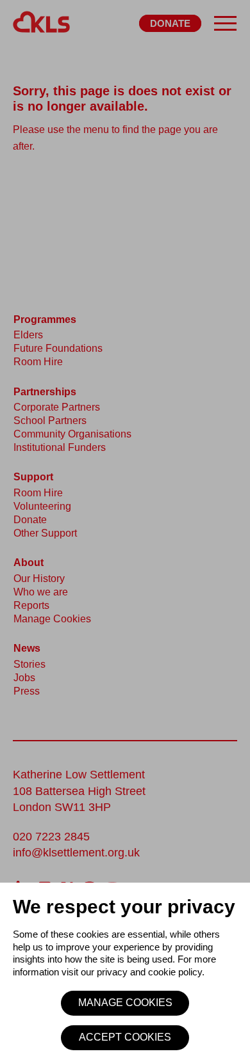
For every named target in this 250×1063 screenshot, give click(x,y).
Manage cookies (125, 1002)
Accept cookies (125, 1037)
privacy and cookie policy (149, 971)
